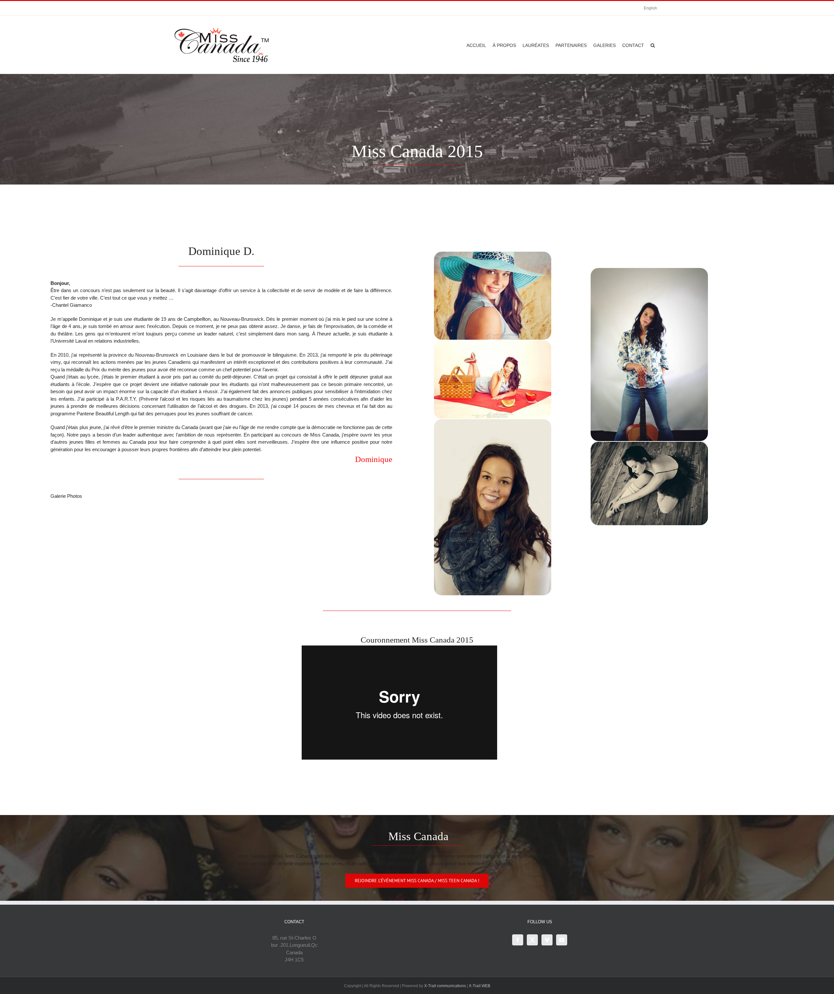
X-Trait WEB (479, 986)
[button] (653, 45)
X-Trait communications (445, 986)
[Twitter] (532, 939)
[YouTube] (561, 939)
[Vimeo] (547, 939)
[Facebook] (517, 939)
